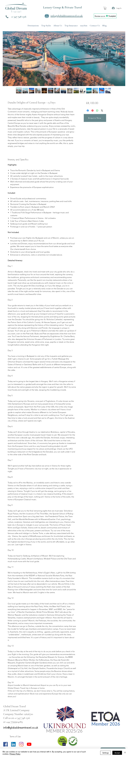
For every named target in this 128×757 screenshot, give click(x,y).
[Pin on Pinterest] (92, 110)
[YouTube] (29, 744)
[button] (105, 8)
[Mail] (46, 16)
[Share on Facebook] (87, 110)
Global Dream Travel (14, 706)
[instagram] (21, 744)
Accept (117, 752)
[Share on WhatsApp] (97, 110)
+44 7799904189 (14, 721)
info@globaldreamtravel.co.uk (20, 727)
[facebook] (5, 744)
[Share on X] (102, 110)
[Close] (125, 752)
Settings (105, 752)
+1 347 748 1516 (18, 16)
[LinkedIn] (13, 744)
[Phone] (7, 16)
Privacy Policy (15, 754)
